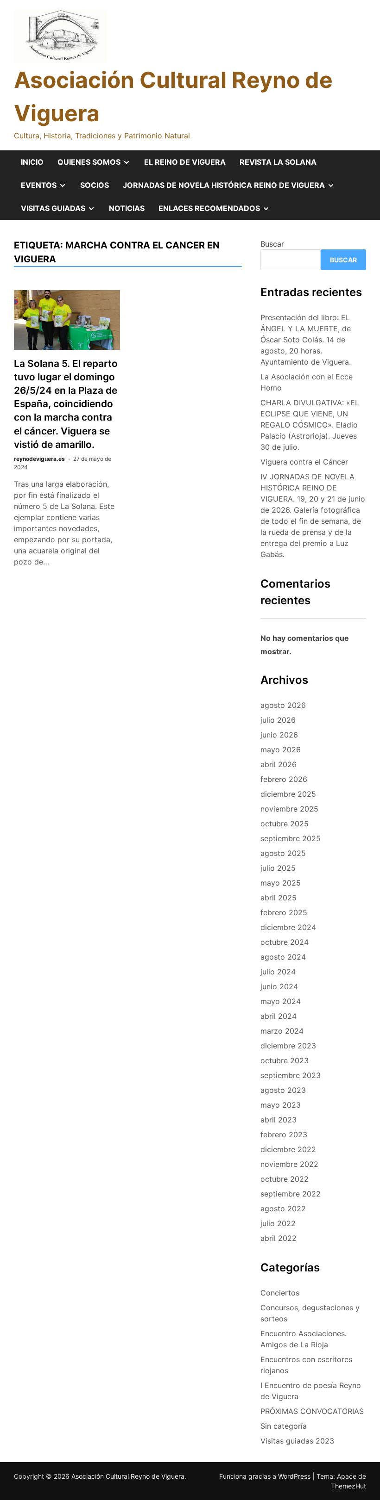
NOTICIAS (127, 208)
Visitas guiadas (61, 211)
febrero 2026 (283, 779)
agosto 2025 (283, 853)
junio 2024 (279, 986)
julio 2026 (278, 720)
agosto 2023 (283, 1090)
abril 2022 (278, 1238)
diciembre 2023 (288, 1045)
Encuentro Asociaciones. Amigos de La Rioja (303, 1339)
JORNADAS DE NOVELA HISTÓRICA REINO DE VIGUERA (232, 188)
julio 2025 (278, 868)
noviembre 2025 (289, 808)
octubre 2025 (284, 823)
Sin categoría (283, 1426)
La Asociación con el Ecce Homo (306, 382)
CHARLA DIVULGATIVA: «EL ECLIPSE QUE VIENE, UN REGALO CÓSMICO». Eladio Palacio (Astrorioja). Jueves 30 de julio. (309, 425)
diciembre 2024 (288, 927)
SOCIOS (94, 185)
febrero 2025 (283, 912)
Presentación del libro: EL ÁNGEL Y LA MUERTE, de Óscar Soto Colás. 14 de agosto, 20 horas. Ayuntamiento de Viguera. (305, 339)
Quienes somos (97, 165)
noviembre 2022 (289, 1164)
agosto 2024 (283, 956)
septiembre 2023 (290, 1075)
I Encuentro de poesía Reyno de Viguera (310, 1391)
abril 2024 (278, 1016)
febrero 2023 (283, 1134)
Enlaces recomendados (217, 211)
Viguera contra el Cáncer (304, 461)
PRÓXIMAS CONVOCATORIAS (312, 1411)
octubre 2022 (284, 1179)
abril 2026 (278, 764)
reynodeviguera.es (39, 458)
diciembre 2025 (288, 794)
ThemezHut (348, 1486)
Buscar (272, 243)
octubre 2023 (284, 1060)
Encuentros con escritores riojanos (306, 1365)
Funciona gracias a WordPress (265, 1476)
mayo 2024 (280, 1001)
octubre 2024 (284, 942)
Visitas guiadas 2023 (297, 1440)
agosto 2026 (283, 705)
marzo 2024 (282, 1030)
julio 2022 (278, 1223)
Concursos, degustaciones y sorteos (310, 1313)
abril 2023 (278, 1119)
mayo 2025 (280, 882)
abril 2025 (278, 897)
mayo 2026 (280, 749)
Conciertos (279, 1292)
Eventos (47, 188)
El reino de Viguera (185, 162)
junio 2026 (279, 734)
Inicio (32, 162)
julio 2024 (278, 971)
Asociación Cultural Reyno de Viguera (127, 1476)
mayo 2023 (280, 1105)
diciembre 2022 (288, 1149)
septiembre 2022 (290, 1193)
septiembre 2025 (290, 838)
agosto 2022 (283, 1208)
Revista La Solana (278, 162)
